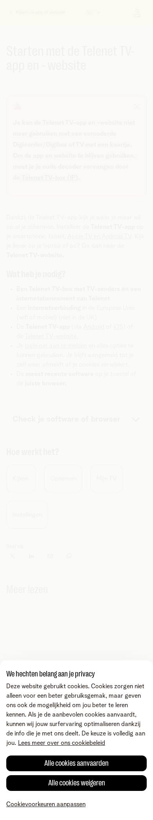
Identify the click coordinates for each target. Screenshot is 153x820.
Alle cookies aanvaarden (76, 763)
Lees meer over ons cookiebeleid (61, 743)
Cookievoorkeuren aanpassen (46, 804)
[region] (76, 740)
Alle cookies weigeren (76, 782)
